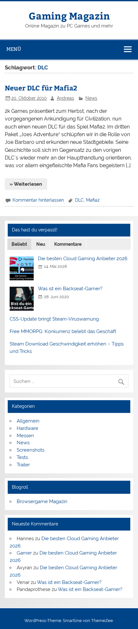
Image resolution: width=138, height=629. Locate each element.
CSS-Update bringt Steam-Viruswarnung (54, 319)
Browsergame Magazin (42, 501)
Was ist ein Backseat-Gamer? (70, 288)
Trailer (23, 465)
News (91, 98)
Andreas (65, 98)
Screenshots (30, 450)
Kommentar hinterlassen (38, 200)
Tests (22, 457)
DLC (79, 200)
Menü (13, 49)
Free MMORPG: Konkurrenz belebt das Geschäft (63, 331)
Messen (25, 436)
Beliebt (19, 244)
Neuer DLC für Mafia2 (41, 87)
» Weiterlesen (26, 184)
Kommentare (68, 244)
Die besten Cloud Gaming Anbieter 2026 (82, 258)
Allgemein (28, 421)
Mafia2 (92, 200)
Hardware (27, 428)
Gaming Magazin (69, 15)
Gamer (24, 553)
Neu (40, 244)
